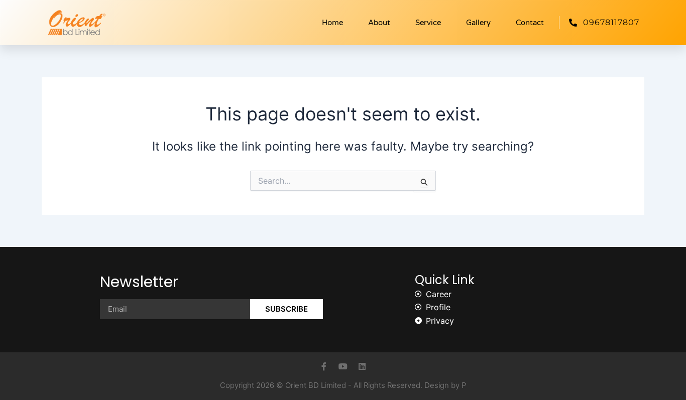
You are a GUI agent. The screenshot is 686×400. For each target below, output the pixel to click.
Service (428, 22)
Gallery (478, 22)
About (379, 22)
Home (332, 22)
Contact (530, 22)
